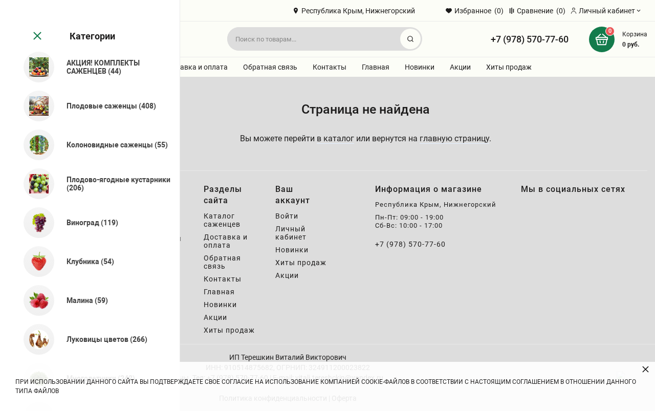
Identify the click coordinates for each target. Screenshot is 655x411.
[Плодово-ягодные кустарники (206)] (35, 183)
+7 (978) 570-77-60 (530, 39)
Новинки (419, 67)
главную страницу (454, 138)
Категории (92, 36)
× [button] (645, 368)
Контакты (329, 67)
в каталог (335, 138)
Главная (375, 67)
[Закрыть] (36, 36)
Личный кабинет (291, 233)
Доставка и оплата (195, 67)
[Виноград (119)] (35, 222)
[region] (90, 205)
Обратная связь (270, 67)
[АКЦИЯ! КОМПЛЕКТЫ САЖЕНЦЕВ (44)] (35, 67)
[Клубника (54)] (35, 261)
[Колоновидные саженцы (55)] (35, 144)
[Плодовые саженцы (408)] (35, 106)
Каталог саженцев (222, 220)
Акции (460, 67)
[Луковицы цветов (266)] (35, 339)
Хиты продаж (509, 67)
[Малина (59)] (35, 300)
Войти (286, 216)
